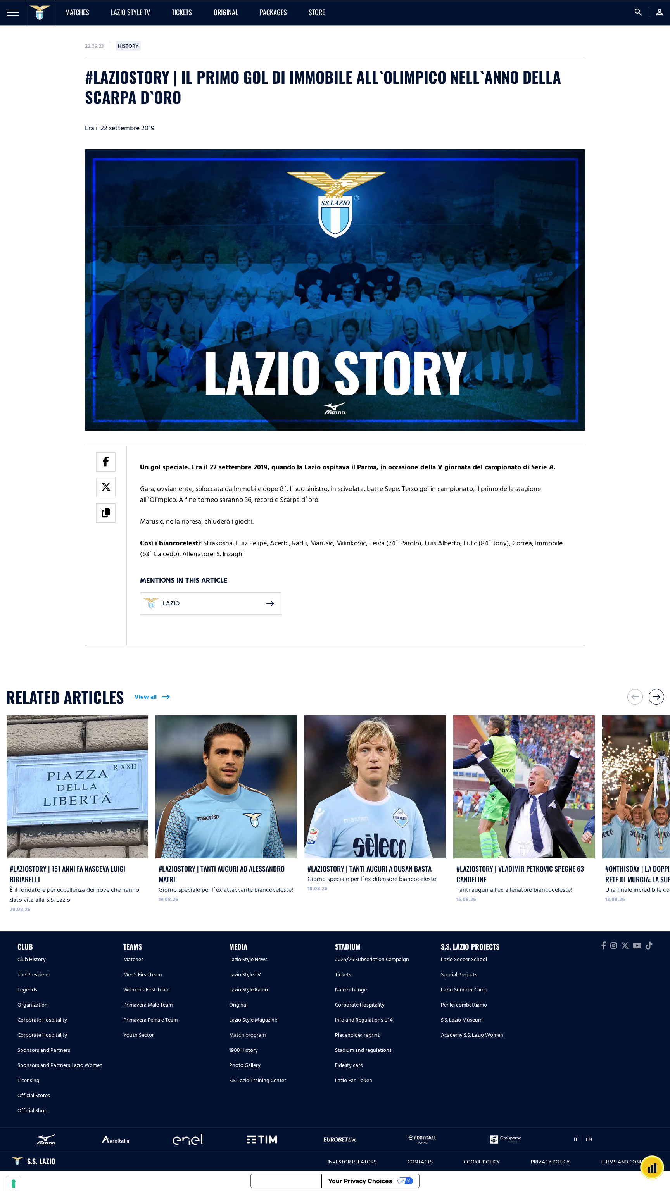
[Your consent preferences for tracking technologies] (13, 1183)
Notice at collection (286, 1181)
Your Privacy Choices (360, 1181)
